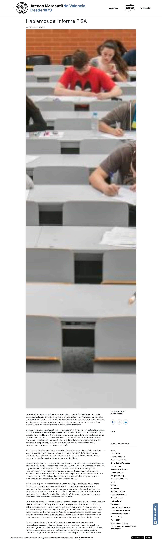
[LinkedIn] (125, 422)
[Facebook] (113, 422)
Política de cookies (86, 538)
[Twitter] (119, 422)
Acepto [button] (148, 537)
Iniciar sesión (145, 8)
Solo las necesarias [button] (137, 537)
